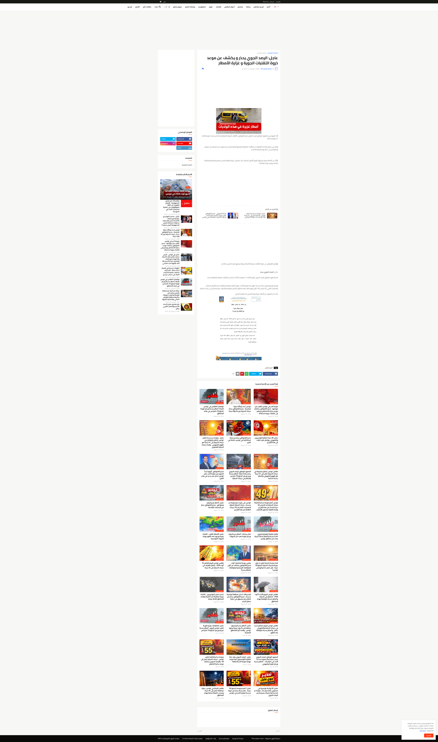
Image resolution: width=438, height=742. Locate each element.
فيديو (130, 6)
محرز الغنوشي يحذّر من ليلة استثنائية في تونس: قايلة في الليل (239, 440)
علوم (211, 6)
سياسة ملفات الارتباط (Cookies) (192, 738)
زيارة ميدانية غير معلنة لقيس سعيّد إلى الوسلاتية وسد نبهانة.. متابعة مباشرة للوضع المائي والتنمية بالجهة (170, 295)
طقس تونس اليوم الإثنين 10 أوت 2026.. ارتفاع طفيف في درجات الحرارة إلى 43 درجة (213, 565)
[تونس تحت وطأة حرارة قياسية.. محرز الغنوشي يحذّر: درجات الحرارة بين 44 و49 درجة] (186, 232)
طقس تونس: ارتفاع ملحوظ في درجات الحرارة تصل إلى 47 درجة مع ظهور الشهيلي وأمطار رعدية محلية (266, 475)
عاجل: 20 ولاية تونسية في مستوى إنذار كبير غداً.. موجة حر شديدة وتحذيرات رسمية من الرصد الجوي (266, 692)
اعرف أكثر (423, 730)
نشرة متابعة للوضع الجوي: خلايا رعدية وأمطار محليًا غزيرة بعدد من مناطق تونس (266, 536)
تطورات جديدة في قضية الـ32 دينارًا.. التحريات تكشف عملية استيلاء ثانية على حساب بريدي (170, 271)
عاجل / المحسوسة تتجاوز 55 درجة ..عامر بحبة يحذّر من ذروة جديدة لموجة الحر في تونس (239, 690)
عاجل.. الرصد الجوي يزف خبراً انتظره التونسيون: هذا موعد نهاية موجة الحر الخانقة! (240, 659)
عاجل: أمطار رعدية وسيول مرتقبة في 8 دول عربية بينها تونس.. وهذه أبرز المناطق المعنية (240, 629)
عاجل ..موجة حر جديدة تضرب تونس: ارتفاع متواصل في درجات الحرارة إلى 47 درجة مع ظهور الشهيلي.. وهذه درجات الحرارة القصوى (213, 442)
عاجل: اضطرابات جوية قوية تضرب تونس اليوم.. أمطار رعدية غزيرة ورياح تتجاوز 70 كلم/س (211, 628)
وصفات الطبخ (190, 6)
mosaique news (258, 738)
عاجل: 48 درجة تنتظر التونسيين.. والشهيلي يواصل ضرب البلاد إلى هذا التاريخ (266, 440)
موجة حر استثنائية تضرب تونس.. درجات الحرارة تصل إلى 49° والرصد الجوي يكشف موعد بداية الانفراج (212, 660)
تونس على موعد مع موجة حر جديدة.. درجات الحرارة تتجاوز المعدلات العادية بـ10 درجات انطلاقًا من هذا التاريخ (240, 506)
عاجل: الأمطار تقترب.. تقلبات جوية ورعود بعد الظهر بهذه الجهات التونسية (213, 536)
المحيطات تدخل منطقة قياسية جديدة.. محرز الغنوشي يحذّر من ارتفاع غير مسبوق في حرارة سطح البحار (239, 598)
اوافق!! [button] (428, 735)
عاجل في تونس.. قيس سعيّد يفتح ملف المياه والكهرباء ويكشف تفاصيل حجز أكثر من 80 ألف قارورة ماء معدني (170, 259)
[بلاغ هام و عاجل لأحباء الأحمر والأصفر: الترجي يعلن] (186, 307)
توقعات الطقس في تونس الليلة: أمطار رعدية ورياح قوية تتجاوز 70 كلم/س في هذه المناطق (212, 410)
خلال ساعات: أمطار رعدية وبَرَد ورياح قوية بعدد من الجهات (239, 535)
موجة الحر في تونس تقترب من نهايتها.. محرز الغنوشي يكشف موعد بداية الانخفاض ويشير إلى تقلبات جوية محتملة (266, 410)
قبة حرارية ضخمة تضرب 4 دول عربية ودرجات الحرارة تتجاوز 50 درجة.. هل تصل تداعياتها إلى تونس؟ (266, 566)
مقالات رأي (147, 6)
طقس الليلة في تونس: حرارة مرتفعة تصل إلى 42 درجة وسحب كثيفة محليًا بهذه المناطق (213, 692)
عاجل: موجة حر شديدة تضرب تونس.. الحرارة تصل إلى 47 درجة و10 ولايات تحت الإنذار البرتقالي (254, 215)
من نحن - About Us (268, 1)
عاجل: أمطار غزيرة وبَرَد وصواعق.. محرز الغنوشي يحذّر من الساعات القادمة (212, 505)
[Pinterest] (242, 374)
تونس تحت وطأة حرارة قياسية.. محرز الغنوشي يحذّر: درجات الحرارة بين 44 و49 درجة (239, 408)
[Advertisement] (219, 29)
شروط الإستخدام (224, 738)
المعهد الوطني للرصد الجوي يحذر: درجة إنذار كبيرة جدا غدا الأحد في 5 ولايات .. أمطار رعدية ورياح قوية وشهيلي (266, 660)
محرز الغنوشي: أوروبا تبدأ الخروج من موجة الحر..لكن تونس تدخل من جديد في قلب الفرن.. (212, 475)
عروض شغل (177, 6)
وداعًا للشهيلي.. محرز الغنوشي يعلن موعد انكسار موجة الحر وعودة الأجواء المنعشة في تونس (214, 215)
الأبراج (137, 6)
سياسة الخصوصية (238, 738)
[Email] (238, 374)
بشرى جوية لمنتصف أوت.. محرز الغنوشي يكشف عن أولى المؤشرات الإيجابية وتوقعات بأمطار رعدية (239, 566)
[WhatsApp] (247, 374)
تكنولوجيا (202, 6)
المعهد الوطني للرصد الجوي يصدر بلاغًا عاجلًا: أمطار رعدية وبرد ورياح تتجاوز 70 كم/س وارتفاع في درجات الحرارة (240, 475)
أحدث (277, 731)
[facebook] (160, 1)
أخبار (268, 6)
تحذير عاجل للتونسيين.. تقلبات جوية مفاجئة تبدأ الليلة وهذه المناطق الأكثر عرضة (212, 596)
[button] (165, 7)
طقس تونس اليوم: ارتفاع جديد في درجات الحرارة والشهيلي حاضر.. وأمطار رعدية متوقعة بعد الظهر (266, 629)
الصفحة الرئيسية (273, 53)
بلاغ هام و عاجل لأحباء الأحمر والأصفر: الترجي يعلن (171, 306)
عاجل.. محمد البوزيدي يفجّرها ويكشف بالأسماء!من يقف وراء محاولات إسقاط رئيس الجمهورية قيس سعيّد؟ (170, 220)
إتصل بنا (278, 1)
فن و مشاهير (259, 6)
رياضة (248, 6)
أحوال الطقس (229, 6)
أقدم (200, 731)
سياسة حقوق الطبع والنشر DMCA (168, 738)
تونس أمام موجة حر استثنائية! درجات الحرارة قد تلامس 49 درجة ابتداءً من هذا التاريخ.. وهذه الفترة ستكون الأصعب (266, 506)
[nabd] (164, 1)
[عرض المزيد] (233, 374)
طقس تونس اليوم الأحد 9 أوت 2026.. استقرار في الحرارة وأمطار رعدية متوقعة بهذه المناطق (266, 598)
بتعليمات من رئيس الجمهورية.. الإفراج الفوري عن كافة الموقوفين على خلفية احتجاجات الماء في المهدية (171, 206)
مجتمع (240, 6)
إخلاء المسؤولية (210, 738)
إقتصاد (218, 6)
